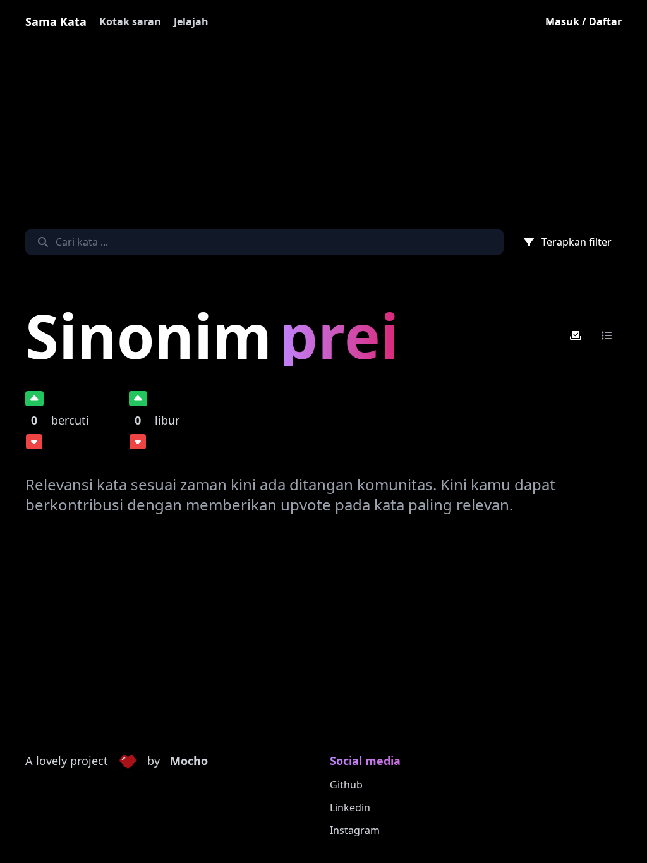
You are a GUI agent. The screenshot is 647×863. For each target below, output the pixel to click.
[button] (127, 761)
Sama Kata (56, 21)
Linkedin (350, 807)
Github (346, 785)
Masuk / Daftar (583, 21)
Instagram (355, 830)
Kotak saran (130, 21)
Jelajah (191, 21)
